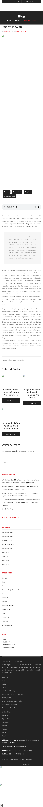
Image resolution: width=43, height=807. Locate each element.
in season (14, 360)
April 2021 (5, 552)
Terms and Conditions (10, 708)
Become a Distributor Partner (13, 694)
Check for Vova (7, 509)
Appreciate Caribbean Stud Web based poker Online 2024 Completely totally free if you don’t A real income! (21, 502)
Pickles (4, 729)
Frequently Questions (9, 704)
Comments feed (9, 644)
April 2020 (5, 560)
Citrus (4, 586)
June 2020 (5, 556)
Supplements (6, 736)
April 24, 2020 (32, 403)
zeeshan (7, 31)
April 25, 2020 (11, 400)
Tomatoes (5, 617)
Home (9, 20)
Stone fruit (17, 192)
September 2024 (8, 544)
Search (39, 462)
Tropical (28, 192)
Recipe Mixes (6, 712)
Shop (4, 680)
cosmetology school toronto (13, 590)
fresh (8, 360)
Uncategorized (9, 196)
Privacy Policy (7, 698)
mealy (21, 360)
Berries (17, 20)
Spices (4, 732)
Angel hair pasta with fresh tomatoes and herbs (32, 393)
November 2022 (7, 548)
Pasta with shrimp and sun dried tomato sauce (11, 426)
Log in (5, 639)
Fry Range (5, 722)
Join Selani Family (8, 691)
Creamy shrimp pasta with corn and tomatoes (11, 392)
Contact (25, 1)
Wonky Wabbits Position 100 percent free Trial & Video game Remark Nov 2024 (20, 488)
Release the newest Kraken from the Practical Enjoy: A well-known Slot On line (19, 494)
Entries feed (7, 642)
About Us (11, 1)
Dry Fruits (5, 719)
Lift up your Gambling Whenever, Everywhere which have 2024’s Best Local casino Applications (21, 481)
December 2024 (7, 532)
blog (3, 582)
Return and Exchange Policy (12, 701)
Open (5, 4)
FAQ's (31, 1)
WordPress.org (8, 647)
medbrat (5, 598)
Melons (4, 602)
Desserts (5, 715)
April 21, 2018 (21, 31)
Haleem (4, 725)
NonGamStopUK (8, 606)
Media (18, 1)
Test (3, 613)
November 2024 (7, 536)
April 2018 (5, 564)
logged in (15, 451)
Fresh (4, 594)
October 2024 (7, 540)
